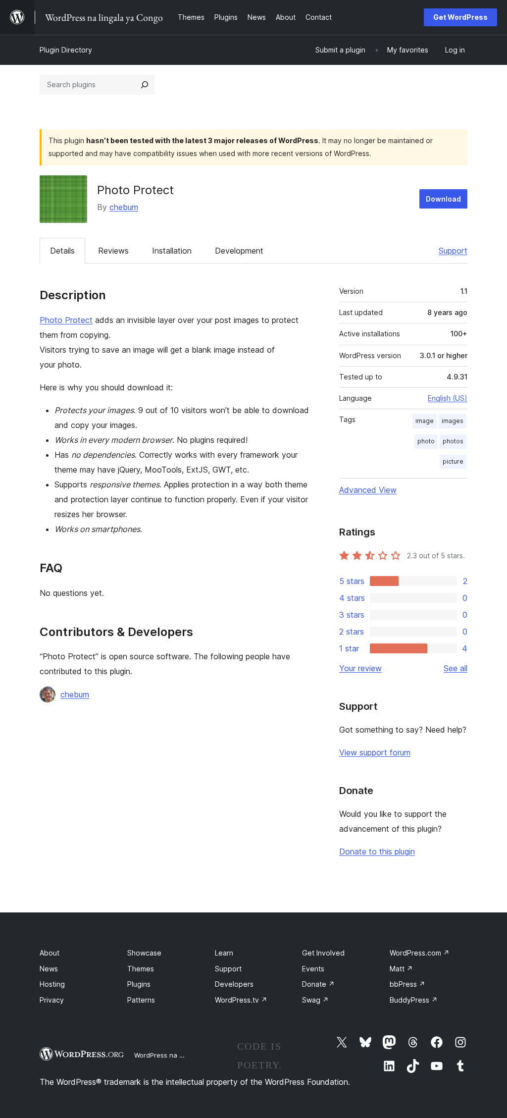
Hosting (52, 984)
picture (453, 461)
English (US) (447, 398)
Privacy (52, 1000)
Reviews (113, 251)
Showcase (144, 953)
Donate (318, 984)
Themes (140, 968)
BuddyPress (414, 1000)
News (49, 968)
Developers (234, 984)
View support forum (374, 752)
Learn (224, 953)
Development (239, 251)
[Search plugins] (144, 85)
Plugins (139, 984)
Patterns (141, 1000)
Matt (401, 968)
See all (455, 668)
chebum (123, 207)
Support (453, 251)
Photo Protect (66, 320)
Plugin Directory (66, 50)
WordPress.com (420, 953)
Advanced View (368, 490)
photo (426, 441)
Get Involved (323, 953)
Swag (315, 1000)
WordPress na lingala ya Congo (183, 1055)
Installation (172, 251)
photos (453, 441)
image (424, 421)
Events (313, 968)
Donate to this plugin (377, 851)
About (49, 953)
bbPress (407, 984)
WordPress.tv (241, 1000)
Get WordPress (460, 17)
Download (443, 199)
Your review (360, 668)
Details (62, 251)
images (452, 421)
